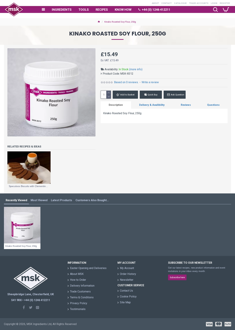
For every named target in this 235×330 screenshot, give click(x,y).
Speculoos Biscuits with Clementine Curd (29, 186)
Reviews (186, 104)
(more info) (135, 69)
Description (116, 104)
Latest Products (61, 200)
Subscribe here (177, 277)
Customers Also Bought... (92, 200)
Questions (213, 104)
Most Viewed (39, 200)
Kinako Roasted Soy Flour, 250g (21, 246)
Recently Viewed (16, 200)
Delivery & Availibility (152, 104)
